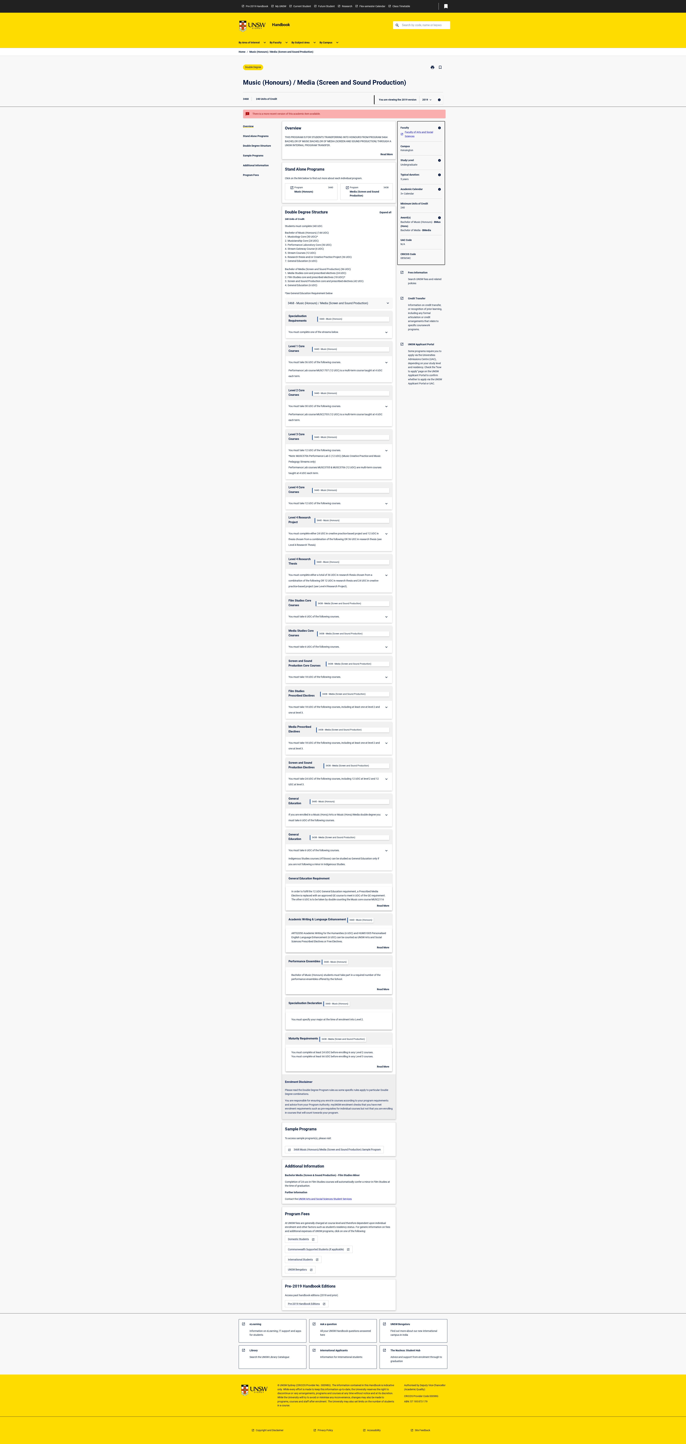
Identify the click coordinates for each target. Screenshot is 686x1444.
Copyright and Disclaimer (270, 1430)
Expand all (385, 212)
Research (347, 6)
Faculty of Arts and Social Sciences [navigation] (419, 134)
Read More (387, 154)
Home (242, 51)
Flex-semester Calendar (372, 6)
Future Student (326, 6)
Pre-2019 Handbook (257, 6)
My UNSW (280, 6)
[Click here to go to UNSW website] (252, 26)
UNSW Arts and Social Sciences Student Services (325, 1199)
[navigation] (334, 1149)
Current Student (302, 6)
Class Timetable (401, 6)
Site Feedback (422, 1430)
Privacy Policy (325, 1430)
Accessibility (374, 1430)
